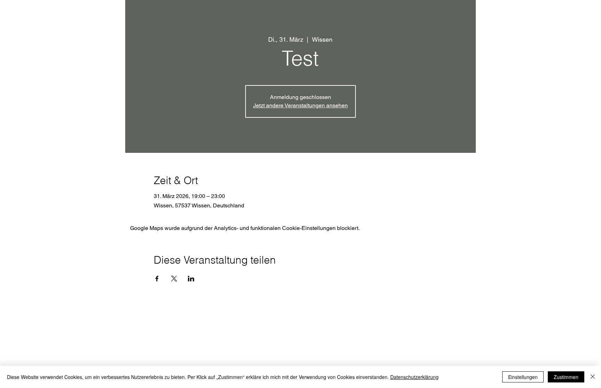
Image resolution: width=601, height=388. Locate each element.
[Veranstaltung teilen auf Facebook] (157, 278)
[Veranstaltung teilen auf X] (174, 278)
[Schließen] (592, 376)
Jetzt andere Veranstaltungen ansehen (300, 105)
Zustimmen (566, 376)
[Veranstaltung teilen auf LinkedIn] (191, 278)
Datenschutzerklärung (414, 376)
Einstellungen (523, 376)
